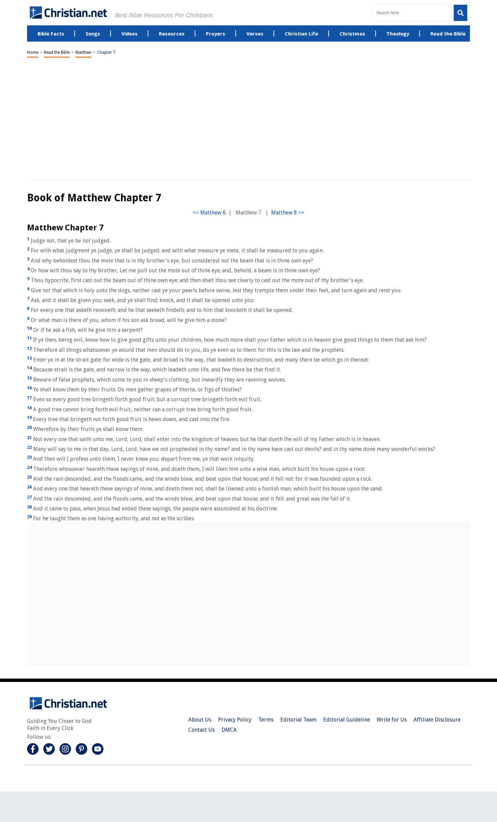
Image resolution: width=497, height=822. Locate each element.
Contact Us (201, 730)
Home (32, 52)
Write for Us (392, 719)
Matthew (83, 52)
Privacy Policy (235, 719)
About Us (199, 719)
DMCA (229, 730)
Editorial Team (298, 719)
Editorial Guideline (346, 719)
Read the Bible (57, 52)
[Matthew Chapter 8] (287, 212)
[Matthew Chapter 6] (209, 212)
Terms (266, 719)
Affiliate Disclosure (436, 719)
